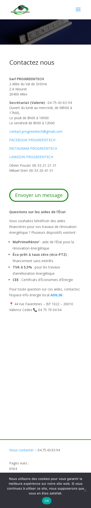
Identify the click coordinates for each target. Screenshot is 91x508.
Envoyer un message (39, 195)
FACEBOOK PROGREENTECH (32, 140)
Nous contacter (21, 450)
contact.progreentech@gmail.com (35, 131)
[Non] (85, 490)
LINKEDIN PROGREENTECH (31, 157)
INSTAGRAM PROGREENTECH (33, 148)
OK (46, 501)
